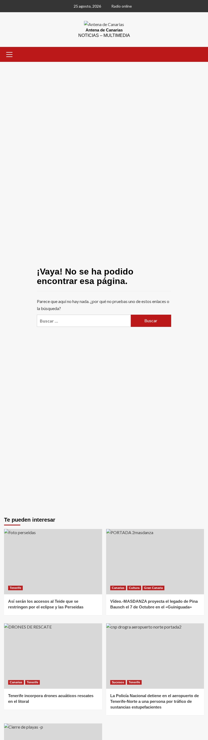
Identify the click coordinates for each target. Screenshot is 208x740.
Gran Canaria (153, 587)
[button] (9, 53)
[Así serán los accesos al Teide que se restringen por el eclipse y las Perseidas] (53, 561)
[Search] (197, 54)
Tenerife (15, 587)
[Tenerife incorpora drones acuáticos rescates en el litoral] (53, 656)
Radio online (121, 6)
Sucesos (118, 682)
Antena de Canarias (104, 30)
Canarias (118, 587)
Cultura (134, 587)
